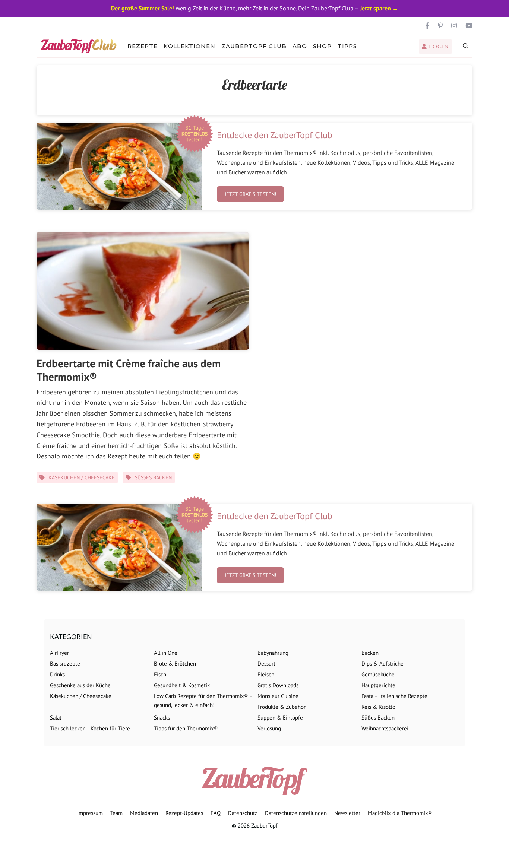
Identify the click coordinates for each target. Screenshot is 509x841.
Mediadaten (144, 812)
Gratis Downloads (277, 685)
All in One (165, 652)
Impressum (90, 812)
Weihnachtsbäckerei (384, 728)
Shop (322, 46)
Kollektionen (189, 46)
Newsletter (347, 812)
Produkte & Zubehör (281, 706)
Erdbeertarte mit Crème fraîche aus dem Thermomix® (129, 370)
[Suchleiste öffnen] (465, 46)
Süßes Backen (153, 477)
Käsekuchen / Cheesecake (81, 477)
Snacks (162, 717)
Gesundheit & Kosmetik (182, 685)
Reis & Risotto (378, 706)
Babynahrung (272, 652)
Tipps (347, 46)
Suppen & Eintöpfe (280, 717)
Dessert (266, 663)
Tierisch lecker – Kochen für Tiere (90, 728)
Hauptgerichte (378, 685)
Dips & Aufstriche (382, 663)
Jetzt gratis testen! (250, 194)
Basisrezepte (65, 663)
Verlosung (269, 728)
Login (438, 46)
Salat (55, 717)
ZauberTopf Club (254, 46)
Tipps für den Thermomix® (186, 728)
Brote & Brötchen (175, 663)
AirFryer (59, 652)
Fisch (160, 674)
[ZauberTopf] (80, 46)
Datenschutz (242, 812)
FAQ (216, 812)
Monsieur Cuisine (277, 695)
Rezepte (142, 46)
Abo (300, 46)
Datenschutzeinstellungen (296, 812)
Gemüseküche (378, 674)
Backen (370, 652)
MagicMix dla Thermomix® (400, 812)
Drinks (57, 674)
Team (116, 812)
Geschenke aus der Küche (80, 685)
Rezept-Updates (184, 812)
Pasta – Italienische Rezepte (394, 695)
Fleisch (265, 674)
